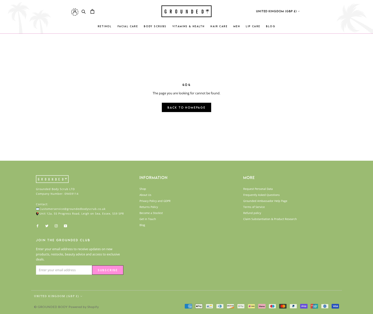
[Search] (84, 11)
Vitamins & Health (188, 27)
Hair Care (218, 27)
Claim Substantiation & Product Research (270, 219)
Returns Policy (148, 207)
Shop (142, 189)
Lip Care (253, 27)
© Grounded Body (51, 307)
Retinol (105, 27)
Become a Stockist (151, 213)
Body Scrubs (155, 27)
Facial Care (128, 27)
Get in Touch (147, 219)
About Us (145, 195)
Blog (270, 27)
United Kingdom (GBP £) (276, 11)
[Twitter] (46, 225)
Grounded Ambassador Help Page (265, 201)
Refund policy (252, 213)
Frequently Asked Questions (261, 195)
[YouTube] (65, 225)
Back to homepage (186, 107)
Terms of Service (254, 207)
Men (236, 27)
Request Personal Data (258, 189)
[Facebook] (37, 225)
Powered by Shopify (84, 307)
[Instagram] (56, 225)
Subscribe (108, 270)
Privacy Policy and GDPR (155, 201)
